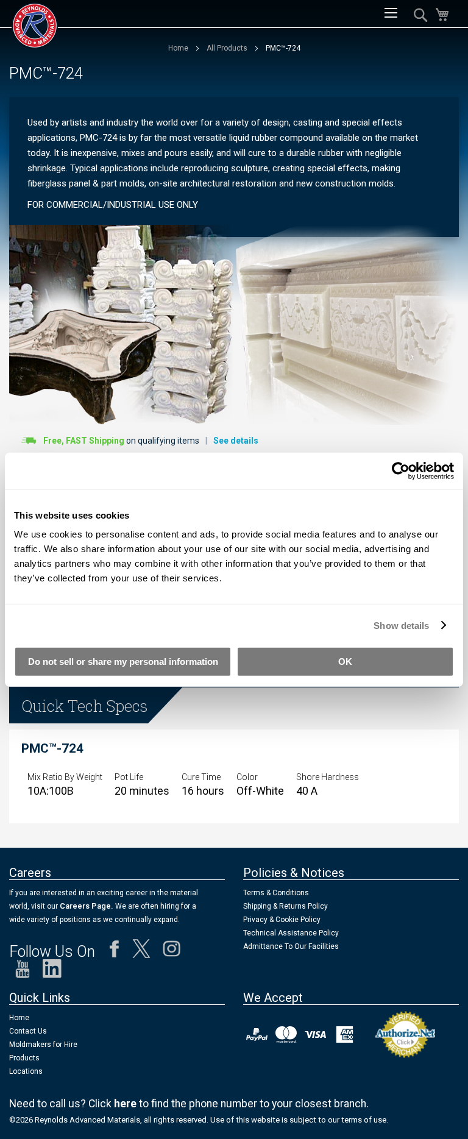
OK (345, 661)
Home (179, 48)
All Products (228, 48)
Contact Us (28, 1031)
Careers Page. (85, 905)
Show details (401, 625)
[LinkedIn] (52, 972)
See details (235, 440)
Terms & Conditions (276, 893)
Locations (26, 1071)
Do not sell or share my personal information (123, 661)
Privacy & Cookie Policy (282, 919)
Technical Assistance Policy (291, 933)
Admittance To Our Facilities (291, 946)
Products (24, 1058)
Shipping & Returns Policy (285, 906)
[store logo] (35, 25)
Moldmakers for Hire (43, 1044)
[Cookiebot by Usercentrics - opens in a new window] (400, 470)
